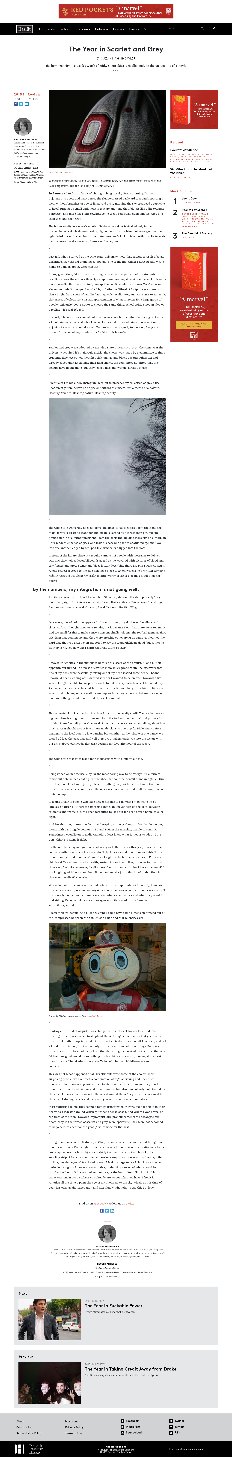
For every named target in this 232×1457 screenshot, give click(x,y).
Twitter (214, 28)
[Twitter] (21, 104)
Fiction (65, 29)
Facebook (209, 28)
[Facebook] (16, 104)
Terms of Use (73, 1433)
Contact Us (24, 1427)
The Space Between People (26, 167)
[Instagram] (122, 1427)
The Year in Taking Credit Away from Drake (130, 1368)
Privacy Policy (74, 1427)
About (20, 1421)
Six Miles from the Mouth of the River (191, 171)
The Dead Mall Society (197, 233)
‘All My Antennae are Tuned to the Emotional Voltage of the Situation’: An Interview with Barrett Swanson (29, 175)
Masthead (72, 1421)
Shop (147, 29)
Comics (118, 29)
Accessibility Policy (29, 1433)
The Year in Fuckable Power (113, 1305)
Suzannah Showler (118, 58)
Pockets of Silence (184, 149)
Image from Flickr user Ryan (61, 172)
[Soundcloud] (122, 1433)
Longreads (47, 29)
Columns (101, 29)
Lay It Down (190, 198)
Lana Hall (188, 237)
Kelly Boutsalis (180, 177)
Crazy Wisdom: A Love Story (26, 182)
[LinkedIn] (27, 104)
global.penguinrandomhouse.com (185, 1449)
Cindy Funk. (96, 1016)
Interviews (82, 29)
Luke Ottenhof (191, 202)
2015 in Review (27, 94)
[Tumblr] (171, 1427)
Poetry (134, 29)
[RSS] (171, 1433)
